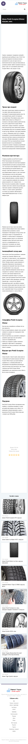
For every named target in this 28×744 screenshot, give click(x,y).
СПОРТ (14, 709)
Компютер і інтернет (14, 729)
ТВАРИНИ (14, 712)
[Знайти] (25, 9)
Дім (14, 701)
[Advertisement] (14, 40)
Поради (14, 716)
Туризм (14, 727)
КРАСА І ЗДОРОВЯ (14, 705)
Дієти (14, 718)
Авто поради (16, 451)
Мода (14, 720)
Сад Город (14, 707)
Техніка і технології (14, 703)
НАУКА (14, 731)
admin (15, 449)
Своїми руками (14, 714)
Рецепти (14, 725)
